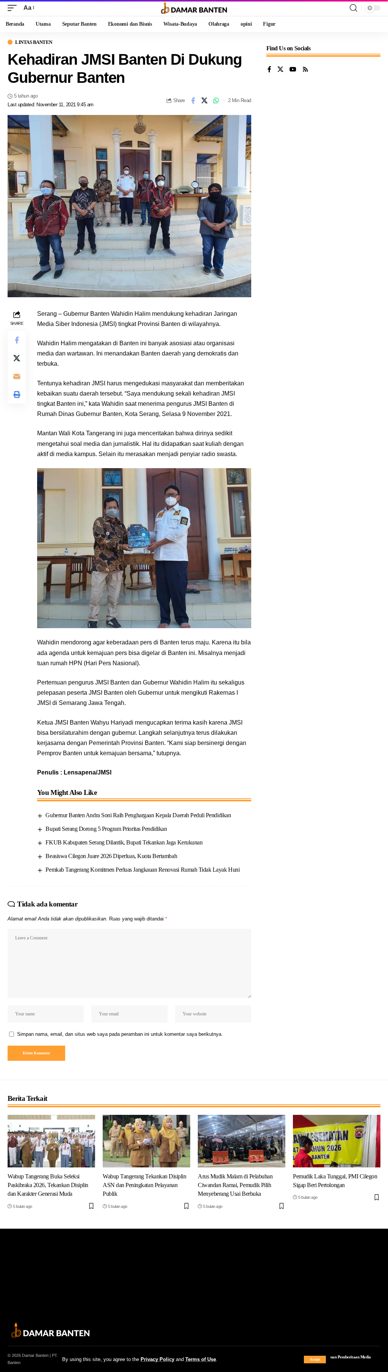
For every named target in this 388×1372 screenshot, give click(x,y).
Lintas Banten (33, 42)
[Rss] (305, 69)
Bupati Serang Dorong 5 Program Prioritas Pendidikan (106, 829)
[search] (353, 8)
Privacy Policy (157, 1359)
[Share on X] (204, 101)
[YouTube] (292, 69)
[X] (280, 69)
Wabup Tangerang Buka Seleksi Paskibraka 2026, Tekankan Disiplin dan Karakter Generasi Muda (48, 1185)
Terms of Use (200, 1359)
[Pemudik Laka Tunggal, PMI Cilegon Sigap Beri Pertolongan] (336, 1141)
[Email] (17, 376)
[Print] (17, 394)
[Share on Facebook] (193, 101)
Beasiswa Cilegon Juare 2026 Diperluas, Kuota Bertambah (111, 856)
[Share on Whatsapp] (216, 101)
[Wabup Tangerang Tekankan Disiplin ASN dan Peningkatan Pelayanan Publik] (146, 1141)
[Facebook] (269, 69)
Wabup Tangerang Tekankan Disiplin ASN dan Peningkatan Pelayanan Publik (144, 1185)
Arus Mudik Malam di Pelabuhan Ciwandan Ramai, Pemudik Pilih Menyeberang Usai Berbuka (235, 1185)
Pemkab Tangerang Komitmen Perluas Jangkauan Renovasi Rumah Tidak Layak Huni (142, 869)
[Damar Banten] (194, 8)
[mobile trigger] (14, 8)
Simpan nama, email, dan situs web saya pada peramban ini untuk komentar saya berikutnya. (120, 1034)
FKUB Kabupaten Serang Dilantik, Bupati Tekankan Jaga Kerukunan (123, 842)
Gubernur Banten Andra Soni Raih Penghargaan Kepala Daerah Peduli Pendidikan (138, 815)
